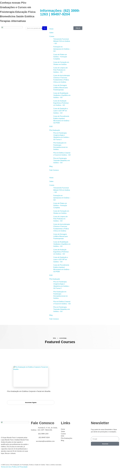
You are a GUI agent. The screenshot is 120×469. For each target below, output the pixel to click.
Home (51, 29)
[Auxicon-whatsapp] (92, 12)
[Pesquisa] (44, 28)
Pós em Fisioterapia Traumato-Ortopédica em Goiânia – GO (61, 161)
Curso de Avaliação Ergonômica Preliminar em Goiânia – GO (61, 103)
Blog (50, 166)
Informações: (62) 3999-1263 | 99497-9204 (60, 12)
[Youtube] (82, 12)
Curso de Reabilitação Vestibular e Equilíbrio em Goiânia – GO (61, 95)
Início (54, 338)
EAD (51, 126)
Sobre (51, 32)
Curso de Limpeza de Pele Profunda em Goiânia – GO (60, 70)
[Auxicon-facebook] (87, 12)
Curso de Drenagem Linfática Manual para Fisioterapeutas (60, 88)
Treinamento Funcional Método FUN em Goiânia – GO (61, 41)
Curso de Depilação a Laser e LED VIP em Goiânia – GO (60, 111)
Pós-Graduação (54, 130)
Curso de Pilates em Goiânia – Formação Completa (60, 57)
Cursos (51, 36)
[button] (60, 174)
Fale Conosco (54, 170)
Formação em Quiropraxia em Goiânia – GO (61, 49)
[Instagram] (97, 12)
